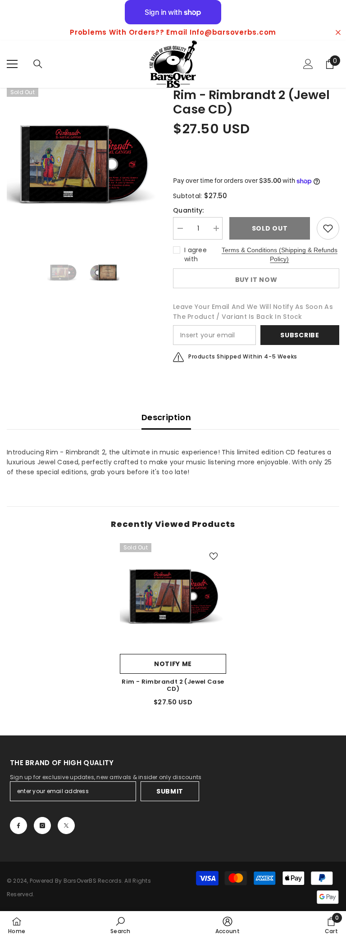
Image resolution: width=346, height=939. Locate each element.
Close (338, 32)
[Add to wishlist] (328, 228)
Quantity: (188, 210)
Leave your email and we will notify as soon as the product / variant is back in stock (253, 311)
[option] (173, 32)
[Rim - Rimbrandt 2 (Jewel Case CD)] (173, 596)
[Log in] (308, 64)
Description (166, 417)
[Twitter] (66, 825)
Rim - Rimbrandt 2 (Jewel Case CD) (173, 685)
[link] (120, 925)
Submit (169, 791)
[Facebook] (18, 825)
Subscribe (299, 335)
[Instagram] (42, 825)
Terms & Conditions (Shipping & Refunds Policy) (279, 254)
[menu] (12, 64)
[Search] (37, 64)
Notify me (173, 663)
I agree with (195, 254)
